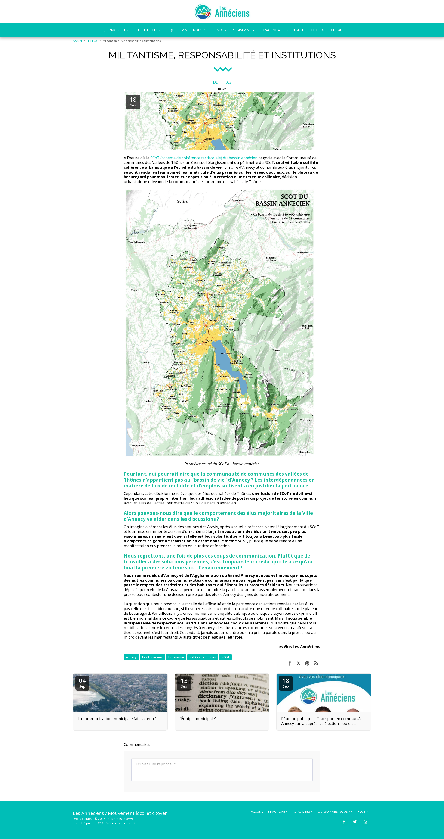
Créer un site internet (120, 823)
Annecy (131, 657)
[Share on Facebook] (290, 663)
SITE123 (97, 823)
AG (228, 82)
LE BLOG (93, 41)
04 (82, 682)
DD (216, 82)
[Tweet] (298, 663)
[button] (117, 30)
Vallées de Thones (203, 657)
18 (285, 682)
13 (184, 682)
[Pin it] (307, 663)
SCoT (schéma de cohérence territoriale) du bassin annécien (203, 157)
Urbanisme (176, 657)
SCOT (225, 657)
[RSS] (316, 663)
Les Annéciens (152, 657)
